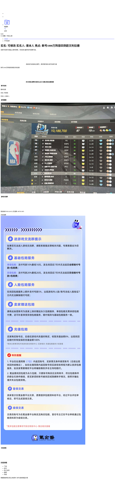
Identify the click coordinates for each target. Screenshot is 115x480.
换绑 (5, 472)
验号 (5, 468)
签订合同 (6, 470)
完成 (5, 474)
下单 (5, 466)
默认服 (6, 39)
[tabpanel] (57, 91)
